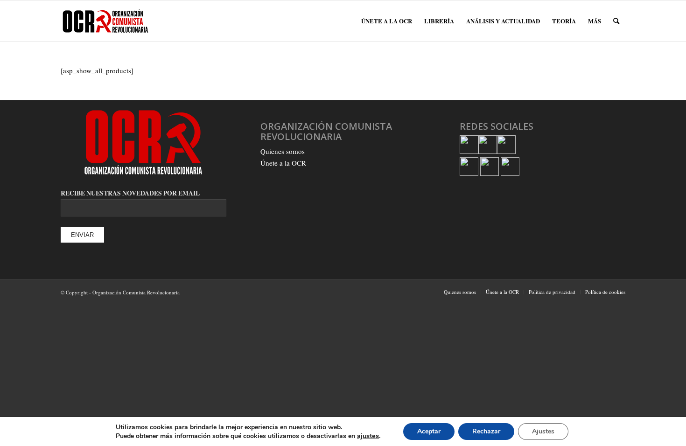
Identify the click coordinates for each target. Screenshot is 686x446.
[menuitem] (386, 21)
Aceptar (429, 431)
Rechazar (486, 431)
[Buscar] (616, 21)
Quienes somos (282, 151)
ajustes (368, 436)
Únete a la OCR (283, 162)
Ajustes (543, 431)
